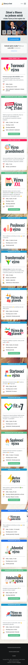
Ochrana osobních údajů (14, 651)
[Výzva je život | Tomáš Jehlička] (8, 3)
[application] (14, 28)
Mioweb (19, 662)
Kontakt (14, 655)
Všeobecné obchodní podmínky (14, 647)
